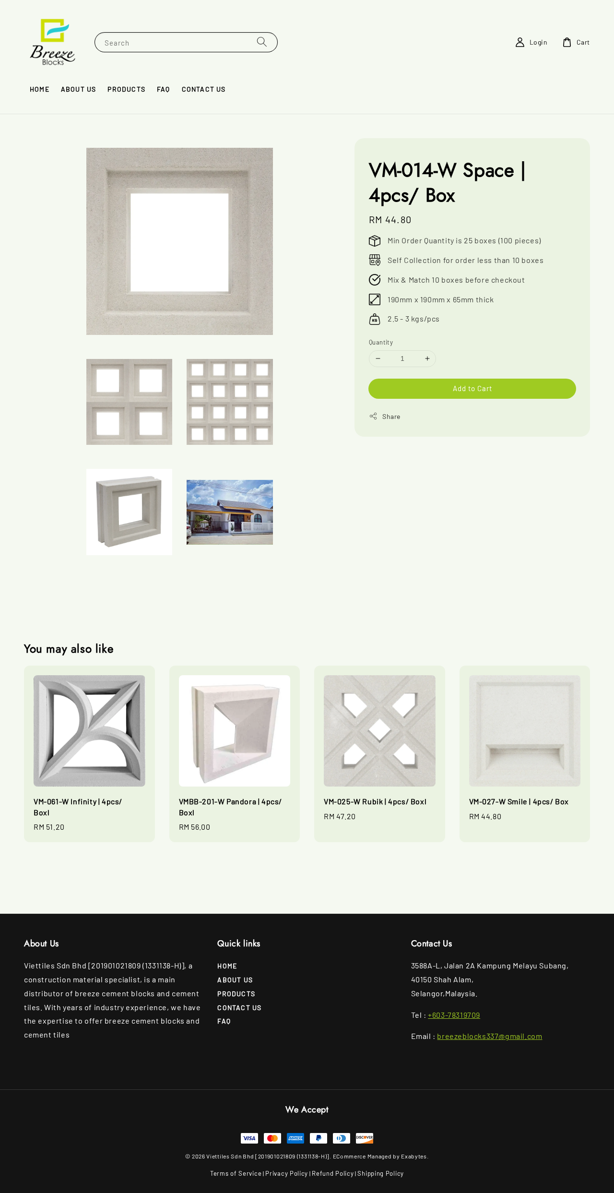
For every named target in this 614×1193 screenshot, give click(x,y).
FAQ (163, 89)
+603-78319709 (454, 1014)
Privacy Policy (286, 1173)
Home (39, 89)
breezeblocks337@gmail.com (489, 1035)
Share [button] (391, 416)
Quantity (381, 342)
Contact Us (204, 89)
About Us (78, 89)
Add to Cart (472, 388)
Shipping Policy (380, 1173)
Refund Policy (333, 1173)
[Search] (262, 42)
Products (126, 89)
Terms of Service (235, 1173)
